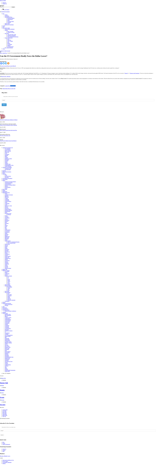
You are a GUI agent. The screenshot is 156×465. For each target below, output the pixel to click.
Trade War (7, 263)
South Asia (7, 257)
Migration (7, 238)
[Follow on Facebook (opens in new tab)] (1, 5)
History (8, 43)
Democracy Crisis (8, 205)
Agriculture (7, 271)
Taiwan (6, 261)
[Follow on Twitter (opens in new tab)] (2, 5)
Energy (6, 274)
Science (6, 255)
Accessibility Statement (6, 462)
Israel (6, 226)
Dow (8, 42)
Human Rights (7, 336)
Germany (9, 22)
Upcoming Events (5, 309)
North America (8, 240)
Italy (6, 227)
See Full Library (10, 46)
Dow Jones (9, 294)
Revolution (7, 249)
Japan (6, 228)
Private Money (8, 351)
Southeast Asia (8, 258)
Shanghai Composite (11, 300)
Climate (6, 324)
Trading (6, 163)
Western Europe (8, 268)
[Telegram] (6, 63)
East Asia (6, 207)
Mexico (6, 235)
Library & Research (8, 37)
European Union (10, 21)
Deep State (7, 152)
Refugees (9, 214)
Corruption (7, 327)
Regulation (7, 159)
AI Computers (7, 148)
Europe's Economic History (10, 184)
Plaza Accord (10, 88)
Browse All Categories (9, 24)
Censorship (7, 200)
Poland (6, 246)
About (3, 48)
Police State (7, 348)
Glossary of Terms (10, 32)
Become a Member (3, 456)
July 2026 (4, 410)
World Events (5, 313)
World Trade (7, 371)
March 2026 (4, 415)
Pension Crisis (7, 347)
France (6, 215)
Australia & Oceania (9, 194)
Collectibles (7, 203)
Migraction (7, 237)
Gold (8, 38)
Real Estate (7, 291)
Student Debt (7, 358)
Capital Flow (4, 53)
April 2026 (4, 414)
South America (8, 256)
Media (6, 233)
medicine (6, 234)
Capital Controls (8, 317)
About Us (4, 2)
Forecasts (4, 173)
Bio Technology (8, 315)
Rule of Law (7, 251)
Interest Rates (5, 88)
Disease (6, 206)
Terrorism (7, 360)
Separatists (7, 355)
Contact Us (4, 3)
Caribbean (7, 199)
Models (6, 30)
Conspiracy (7, 325)
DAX (8, 293)
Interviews (7, 33)
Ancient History (8, 183)
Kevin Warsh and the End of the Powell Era (8, 130)
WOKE (6, 369)
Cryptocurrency (8, 328)
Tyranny (6, 363)
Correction (7, 326)
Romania (6, 250)
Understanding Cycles (9, 165)
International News (8, 17)
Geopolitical (7, 332)
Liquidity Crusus (8, 341)
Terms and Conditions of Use (8, 460)
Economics (7, 15)
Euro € (8, 279)
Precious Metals (8, 285)
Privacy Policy (5, 461)
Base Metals (9, 286)
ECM (6, 153)
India (6, 222)
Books (3, 172)
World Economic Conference (10, 311)
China (6, 202)
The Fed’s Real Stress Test (5, 135)
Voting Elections (8, 166)
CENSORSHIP (8, 319)
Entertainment (10, 19)
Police (6, 247)
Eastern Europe (8, 209)
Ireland (6, 225)
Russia (6, 252)
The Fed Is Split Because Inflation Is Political (8, 119)
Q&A (3, 306)
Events (3, 25)
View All (4, 416)
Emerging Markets (10, 18)
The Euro (9, 40)
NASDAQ (9, 295)
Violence (6, 365)
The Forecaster (8, 169)
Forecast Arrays (8, 176)
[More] (8, 63)
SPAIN (6, 259)
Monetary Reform (8, 342)
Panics (6, 188)
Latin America (7, 229)
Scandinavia (7, 254)
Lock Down (7, 230)
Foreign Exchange (8, 275)
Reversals (7, 177)
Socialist (6, 160)
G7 (5, 331)
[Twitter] (3, 63)
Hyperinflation (7, 187)
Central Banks (13, 85)
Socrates (6, 305)
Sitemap (4, 463)
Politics (6, 14)
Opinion (6, 157)
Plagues (3, 302)
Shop (3, 26)
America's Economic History (10, 181)
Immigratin (7, 338)
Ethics (8, 20)
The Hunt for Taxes (8, 361)
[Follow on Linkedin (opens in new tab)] (0, 5)
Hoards (6, 186)
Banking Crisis (8, 314)
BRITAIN (7, 197)
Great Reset (7, 217)
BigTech (6, 195)
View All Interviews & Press (12, 36)
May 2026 (4, 413)
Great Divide (4, 179)
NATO (6, 343)
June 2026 (4, 412)
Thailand (6, 262)
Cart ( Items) (6, 9)
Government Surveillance (7, 178)
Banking (4, 170)
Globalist (6, 334)
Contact (3, 450)
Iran (5, 224)
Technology (7, 301)
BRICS (6, 316)
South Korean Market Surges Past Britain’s (8, 140)
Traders (6, 362)
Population (7, 349)
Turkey (6, 264)
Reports (126, 73)
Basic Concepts (10, 31)
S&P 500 (9, 298)
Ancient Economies (8, 182)
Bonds (6, 272)
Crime (6, 204)
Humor (3, 190)
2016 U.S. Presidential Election (13, 241)
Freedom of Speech (8, 330)
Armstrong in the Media (7, 167)
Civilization (7, 323)
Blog (3, 13)
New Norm (7, 346)
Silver (8, 290)
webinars (4, 312)
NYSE (8, 297)
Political (8, 45)
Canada (6, 198)
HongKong (7, 220)
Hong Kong (4, 189)
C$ (7, 278)
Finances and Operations (134, 73)
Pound (8, 280)
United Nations (8, 364)
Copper (8, 288)
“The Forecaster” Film (11, 34)
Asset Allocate (7, 149)
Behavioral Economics (6, 171)
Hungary (6, 221)
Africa (6, 193)
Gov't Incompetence (9, 335)
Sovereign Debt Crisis (9, 357)
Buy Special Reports (9, 47)
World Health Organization (10, 370)
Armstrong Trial (8, 168)
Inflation (6, 155)
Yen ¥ (8, 282)
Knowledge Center (6, 28)
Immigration (4, 191)
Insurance (7, 223)
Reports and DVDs (8, 304)
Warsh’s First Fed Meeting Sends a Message (8, 125)
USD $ (8, 281)
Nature (6, 239)
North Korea (7, 244)
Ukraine (6, 266)
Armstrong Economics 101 (7, 147)
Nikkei (8, 296)
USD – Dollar (10, 41)
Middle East (7, 236)
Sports (6, 161)
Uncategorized (5, 308)
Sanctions (7, 354)
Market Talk (7, 23)
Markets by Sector (5, 270)
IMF (6, 337)
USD (14, 88)
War (5, 366)
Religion (6, 353)
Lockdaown (7, 232)
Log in (9, 456)
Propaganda (7, 352)
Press (6, 350)
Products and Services (6, 303)
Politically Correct (8, 158)
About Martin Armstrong (9, 29)
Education (7, 329)
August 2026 (4, 409)
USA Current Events (11, 243)
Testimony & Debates (11, 35)
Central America (8, 201)
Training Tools (7, 164)
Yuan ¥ (8, 283)
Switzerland (7, 260)
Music (6, 156)
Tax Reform (9, 44)
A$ (8, 277)
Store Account (7, 50)
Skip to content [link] (3, 0)
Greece (6, 218)
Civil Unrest (7, 321)
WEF (6, 368)
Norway (6, 245)
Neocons (6, 345)
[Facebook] (1, 63)
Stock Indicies (7, 292)
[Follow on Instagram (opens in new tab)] (3, 5)
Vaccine (6, 267)
